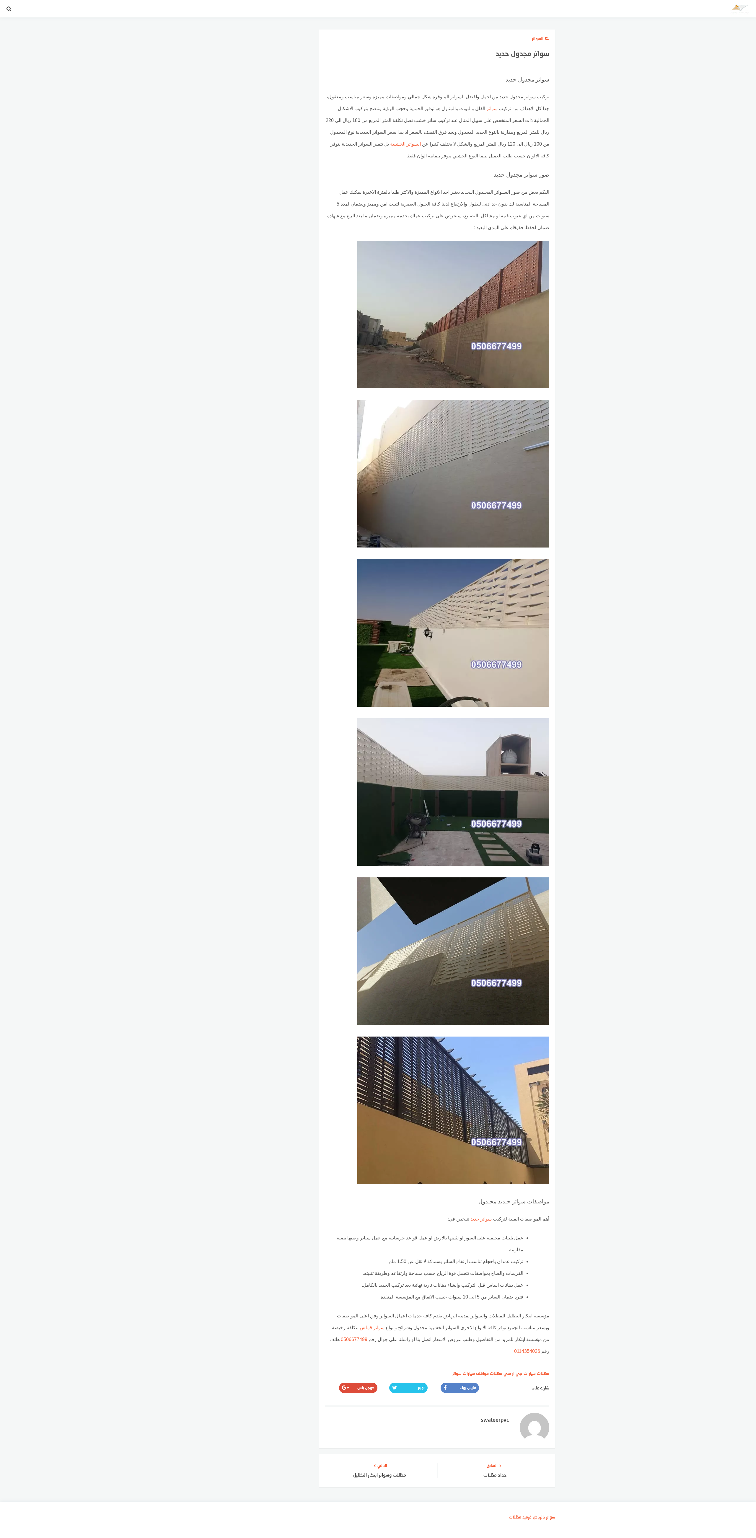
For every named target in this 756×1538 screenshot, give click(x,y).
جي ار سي (513, 1373)
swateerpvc (495, 1419)
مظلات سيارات (536, 1373)
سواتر (492, 108)
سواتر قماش (372, 1327)
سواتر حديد (481, 1218)
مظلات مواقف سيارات (482, 1373)
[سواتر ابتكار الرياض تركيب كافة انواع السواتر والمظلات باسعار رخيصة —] (740, 10)
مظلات (515, 1516)
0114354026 (527, 1351)
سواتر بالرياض (544, 1516)
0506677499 (354, 1339)
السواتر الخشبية (405, 143)
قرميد (527, 1516)
